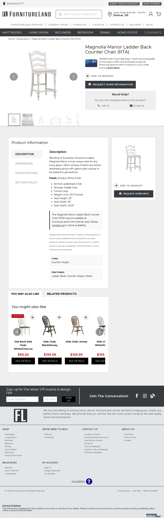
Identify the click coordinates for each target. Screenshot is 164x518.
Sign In (48, 467)
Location (98, 24)
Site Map (137, 491)
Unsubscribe (10, 473)
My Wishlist (50, 473)
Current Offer (58, 24)
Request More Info (136, 193)
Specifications (26, 173)
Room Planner (11, 470)
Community (130, 437)
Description (24, 154)
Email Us (88, 443)
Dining (105, 32)
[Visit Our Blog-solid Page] (152, 395)
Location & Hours (92, 434)
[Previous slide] (17, 332)
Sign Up (69, 399)
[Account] (150, 14)
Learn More (112, 67)
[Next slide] (100, 332)
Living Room (38, 32)
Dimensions (24, 163)
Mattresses (12, 32)
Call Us (105, 105)
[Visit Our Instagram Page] (145, 395)
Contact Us (117, 24)
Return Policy (26, 182)
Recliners (63, 32)
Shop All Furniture (13, 455)
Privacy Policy (124, 491)
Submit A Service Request (96, 449)
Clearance (152, 32)
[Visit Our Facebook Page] (137, 395)
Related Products (62, 293)
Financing (80, 24)
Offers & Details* (150, 491)
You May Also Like (25, 293)
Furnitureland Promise (27, 24)
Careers (127, 440)
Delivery (135, 24)
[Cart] (158, 14)
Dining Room (22, 39)
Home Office (127, 32)
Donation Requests (93, 452)
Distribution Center (93, 440)
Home (11, 39)
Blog (149, 24)
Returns (48, 434)
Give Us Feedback (92, 446)
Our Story (128, 434)
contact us (58, 225)
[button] (74, 77)
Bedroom (85, 32)
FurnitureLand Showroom (96, 437)
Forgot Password (52, 470)
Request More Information (113, 84)
